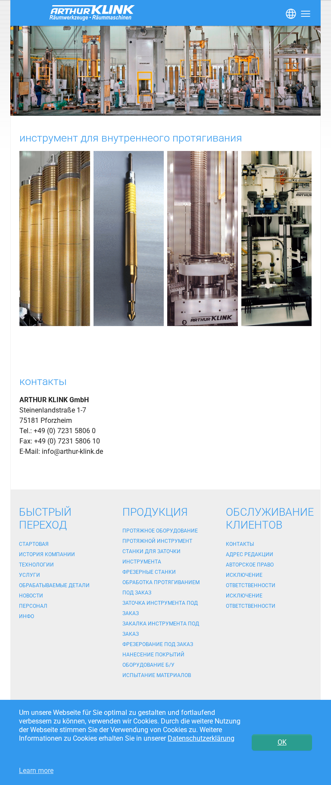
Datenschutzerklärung (201, 738)
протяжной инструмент (157, 541)
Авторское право (250, 565)
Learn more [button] (36, 771)
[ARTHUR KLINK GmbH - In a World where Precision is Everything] (165, 71)
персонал (33, 606)
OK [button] (282, 742)
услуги (29, 575)
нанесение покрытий (153, 655)
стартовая (34, 544)
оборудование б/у (148, 665)
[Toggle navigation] (290, 13)
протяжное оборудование (160, 531)
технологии (36, 565)
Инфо (26, 616)
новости (31, 596)
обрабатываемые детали (54, 585)
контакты (240, 544)
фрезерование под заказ (157, 644)
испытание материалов (156, 675)
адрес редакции (249, 554)
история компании (47, 554)
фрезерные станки (149, 572)
